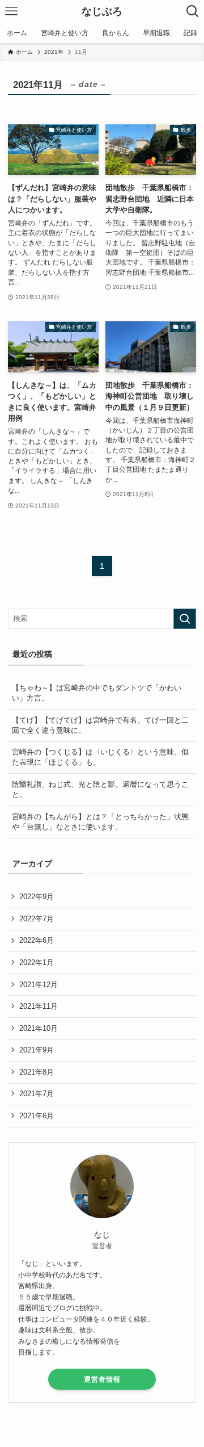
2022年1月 (36, 962)
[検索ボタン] (192, 11)
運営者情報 (102, 1379)
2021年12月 (38, 984)
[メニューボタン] (11, 11)
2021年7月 (36, 1093)
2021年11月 (38, 1006)
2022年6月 (36, 940)
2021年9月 (36, 1050)
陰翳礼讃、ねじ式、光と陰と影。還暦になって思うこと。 (100, 789)
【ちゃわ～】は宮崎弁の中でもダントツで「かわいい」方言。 (96, 692)
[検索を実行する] (184, 619)
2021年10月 (38, 1028)
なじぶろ (102, 11)
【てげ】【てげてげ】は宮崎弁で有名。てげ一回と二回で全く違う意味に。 (100, 725)
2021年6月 (36, 1116)
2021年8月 (36, 1072)
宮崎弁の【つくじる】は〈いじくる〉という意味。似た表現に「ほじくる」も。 (100, 757)
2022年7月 (36, 919)
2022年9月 (36, 896)
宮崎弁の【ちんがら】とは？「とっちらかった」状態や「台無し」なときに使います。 (100, 821)
